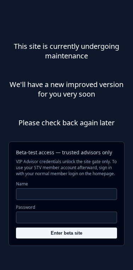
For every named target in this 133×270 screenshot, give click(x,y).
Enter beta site (66, 233)
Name (22, 184)
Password (25, 207)
